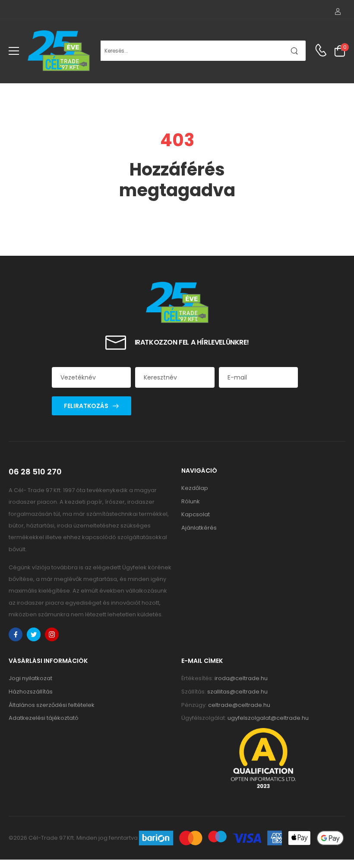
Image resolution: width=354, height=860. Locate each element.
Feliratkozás (86, 406)
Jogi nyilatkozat (30, 678)
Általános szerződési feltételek (52, 705)
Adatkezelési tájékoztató (44, 718)
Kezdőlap (194, 488)
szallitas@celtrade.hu (237, 691)
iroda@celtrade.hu (241, 678)
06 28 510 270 (35, 472)
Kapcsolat (195, 514)
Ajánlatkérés (199, 528)
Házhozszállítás (31, 691)
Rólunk (190, 501)
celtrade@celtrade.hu (239, 705)
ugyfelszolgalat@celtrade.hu (268, 718)
